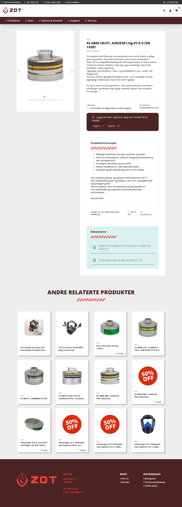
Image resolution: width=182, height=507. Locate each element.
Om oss (125, 478)
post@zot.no (146, 214)
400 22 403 (132, 213)
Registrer (112, 126)
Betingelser (150, 478)
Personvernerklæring (154, 482)
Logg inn (97, 126)
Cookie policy (150, 485)
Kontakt (125, 482)
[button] (19, 71)
